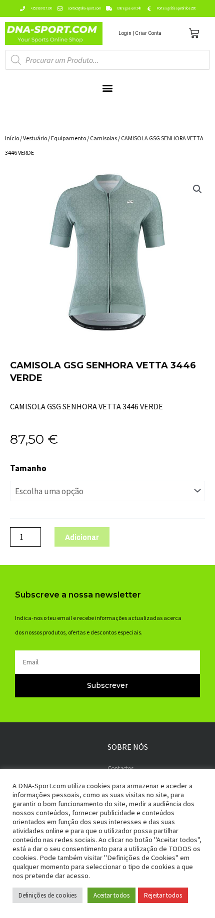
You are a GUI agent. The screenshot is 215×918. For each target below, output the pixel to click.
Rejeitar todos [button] (163, 895)
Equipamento (68, 138)
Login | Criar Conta (140, 33)
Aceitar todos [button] (112, 895)
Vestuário (35, 138)
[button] (108, 88)
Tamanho (28, 468)
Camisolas (103, 138)
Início (12, 138)
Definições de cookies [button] (47, 895)
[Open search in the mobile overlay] (107, 60)
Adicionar (82, 537)
